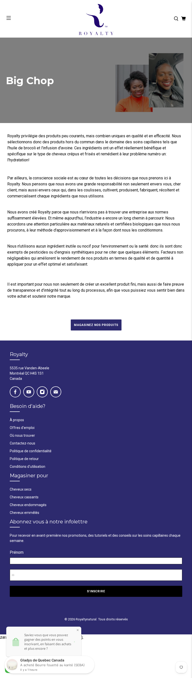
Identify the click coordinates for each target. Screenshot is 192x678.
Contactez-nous (22, 443)
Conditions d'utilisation (27, 467)
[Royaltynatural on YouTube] (28, 391)
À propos (17, 420)
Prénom (17, 552)
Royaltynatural (86, 619)
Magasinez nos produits (96, 325)
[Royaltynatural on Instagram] (42, 391)
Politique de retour (24, 459)
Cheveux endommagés (28, 505)
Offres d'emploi (22, 428)
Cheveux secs (21, 489)
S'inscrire (96, 591)
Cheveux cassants (24, 497)
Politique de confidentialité (31, 451)
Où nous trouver (22, 435)
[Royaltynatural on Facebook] (15, 391)
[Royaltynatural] (96, 18)
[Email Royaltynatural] (55, 391)
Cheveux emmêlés (24, 513)
